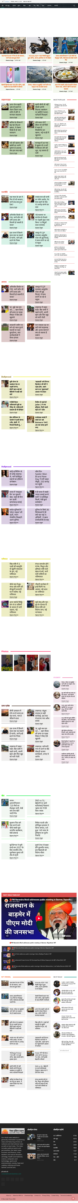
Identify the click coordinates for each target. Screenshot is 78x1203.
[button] (74, 6)
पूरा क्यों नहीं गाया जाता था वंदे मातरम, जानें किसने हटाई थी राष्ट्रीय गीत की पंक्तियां (68, 695)
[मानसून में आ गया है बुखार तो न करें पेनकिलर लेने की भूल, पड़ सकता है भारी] (30, 144)
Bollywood (6, 377)
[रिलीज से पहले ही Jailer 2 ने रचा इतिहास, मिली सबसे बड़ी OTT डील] (30, 404)
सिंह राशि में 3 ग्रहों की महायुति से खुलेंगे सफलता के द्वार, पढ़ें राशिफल (16, 568)
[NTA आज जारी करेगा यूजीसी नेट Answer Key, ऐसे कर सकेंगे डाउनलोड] (56, 707)
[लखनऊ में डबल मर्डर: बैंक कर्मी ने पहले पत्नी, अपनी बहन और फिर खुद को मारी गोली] (30, 309)
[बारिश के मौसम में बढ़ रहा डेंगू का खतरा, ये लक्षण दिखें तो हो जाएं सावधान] (4, 124)
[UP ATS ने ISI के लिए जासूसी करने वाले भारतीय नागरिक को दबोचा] (31, 1137)
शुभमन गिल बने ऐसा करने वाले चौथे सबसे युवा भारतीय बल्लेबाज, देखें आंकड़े (60, 159)
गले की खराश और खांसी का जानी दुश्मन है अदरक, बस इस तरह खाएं (16, 146)
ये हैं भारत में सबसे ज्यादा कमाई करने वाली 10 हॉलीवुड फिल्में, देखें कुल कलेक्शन (42, 496)
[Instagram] (69, 1)
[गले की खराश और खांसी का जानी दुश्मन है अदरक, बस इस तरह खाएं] (4, 144)
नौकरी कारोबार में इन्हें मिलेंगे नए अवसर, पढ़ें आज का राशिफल (41, 588)
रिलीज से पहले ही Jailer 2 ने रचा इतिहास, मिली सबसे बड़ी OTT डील (41, 406)
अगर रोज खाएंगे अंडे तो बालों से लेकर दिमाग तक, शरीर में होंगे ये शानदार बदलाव (66, 87)
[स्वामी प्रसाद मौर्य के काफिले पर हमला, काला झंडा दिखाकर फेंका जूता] (31, 1146)
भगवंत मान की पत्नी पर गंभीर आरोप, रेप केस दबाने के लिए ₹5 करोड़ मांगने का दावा (42, 202)
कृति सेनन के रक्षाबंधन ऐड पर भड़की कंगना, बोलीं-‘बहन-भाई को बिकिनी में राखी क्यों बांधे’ (16, 388)
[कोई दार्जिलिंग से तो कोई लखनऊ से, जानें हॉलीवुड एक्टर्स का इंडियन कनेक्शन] (4, 473)
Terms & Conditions (66, 1195)
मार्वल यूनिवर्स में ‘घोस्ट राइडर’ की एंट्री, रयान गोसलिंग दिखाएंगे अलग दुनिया (16, 514)
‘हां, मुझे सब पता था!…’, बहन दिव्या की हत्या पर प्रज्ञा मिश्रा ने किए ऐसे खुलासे (16, 312)
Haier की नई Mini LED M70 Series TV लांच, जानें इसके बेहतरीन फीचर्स (60, 112)
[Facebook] (67, 1)
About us (8, 1195)
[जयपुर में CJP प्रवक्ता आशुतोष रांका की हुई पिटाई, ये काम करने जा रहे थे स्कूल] (30, 234)
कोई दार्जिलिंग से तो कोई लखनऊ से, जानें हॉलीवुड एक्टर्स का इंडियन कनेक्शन (16, 476)
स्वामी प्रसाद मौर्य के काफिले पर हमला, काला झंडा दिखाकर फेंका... (43, 1146)
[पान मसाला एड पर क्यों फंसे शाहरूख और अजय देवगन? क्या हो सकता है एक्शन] (30, 326)
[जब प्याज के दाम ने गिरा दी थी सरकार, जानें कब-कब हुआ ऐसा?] (13, 45)
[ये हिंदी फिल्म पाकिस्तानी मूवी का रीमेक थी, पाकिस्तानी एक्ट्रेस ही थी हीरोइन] (4, 404)
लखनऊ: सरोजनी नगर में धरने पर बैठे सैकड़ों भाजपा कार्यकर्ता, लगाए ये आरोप (42, 751)
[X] (72, 1)
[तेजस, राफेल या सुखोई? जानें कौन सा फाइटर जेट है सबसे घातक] (39, 74)
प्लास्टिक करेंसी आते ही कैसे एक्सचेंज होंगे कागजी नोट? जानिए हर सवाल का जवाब (68, 756)
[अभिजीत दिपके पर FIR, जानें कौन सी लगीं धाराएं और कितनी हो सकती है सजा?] (4, 216)
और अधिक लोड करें (64, 1050)
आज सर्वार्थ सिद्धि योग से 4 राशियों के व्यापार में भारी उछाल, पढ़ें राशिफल (16, 607)
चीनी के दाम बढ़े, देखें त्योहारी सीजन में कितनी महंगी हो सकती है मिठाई (60, 211)
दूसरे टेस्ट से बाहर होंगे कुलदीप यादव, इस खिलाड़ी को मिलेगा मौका (42, 848)
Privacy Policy (46, 1195)
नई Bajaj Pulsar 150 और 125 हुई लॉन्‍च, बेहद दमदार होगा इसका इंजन (60, 106)
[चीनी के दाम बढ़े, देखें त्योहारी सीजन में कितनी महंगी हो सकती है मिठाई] (71, 211)
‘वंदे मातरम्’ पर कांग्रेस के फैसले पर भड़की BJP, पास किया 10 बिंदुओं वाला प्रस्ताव (42, 219)
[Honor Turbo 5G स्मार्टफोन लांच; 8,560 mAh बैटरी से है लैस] (71, 170)
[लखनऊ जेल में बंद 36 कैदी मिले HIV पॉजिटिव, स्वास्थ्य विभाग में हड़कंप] (31, 1156)
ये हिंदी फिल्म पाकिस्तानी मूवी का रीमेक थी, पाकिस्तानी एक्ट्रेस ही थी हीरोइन (16, 406)
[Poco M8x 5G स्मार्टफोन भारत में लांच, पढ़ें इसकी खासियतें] (71, 254)
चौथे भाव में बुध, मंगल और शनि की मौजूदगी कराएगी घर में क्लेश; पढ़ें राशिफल (16, 589)
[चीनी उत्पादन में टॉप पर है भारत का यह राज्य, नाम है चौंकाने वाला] (71, 165)
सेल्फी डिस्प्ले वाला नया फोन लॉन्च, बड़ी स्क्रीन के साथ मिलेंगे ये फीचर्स (13, 86)
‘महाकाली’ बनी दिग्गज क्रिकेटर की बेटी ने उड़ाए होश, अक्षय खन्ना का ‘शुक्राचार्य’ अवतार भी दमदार (42, 386)
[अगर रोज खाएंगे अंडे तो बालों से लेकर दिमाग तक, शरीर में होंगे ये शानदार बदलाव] (4, 106)
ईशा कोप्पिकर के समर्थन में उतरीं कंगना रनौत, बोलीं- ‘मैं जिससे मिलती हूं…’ (16, 421)
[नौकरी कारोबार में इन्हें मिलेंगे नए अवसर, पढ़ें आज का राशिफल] (30, 586)
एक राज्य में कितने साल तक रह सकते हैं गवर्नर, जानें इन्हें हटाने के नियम (16, 236)
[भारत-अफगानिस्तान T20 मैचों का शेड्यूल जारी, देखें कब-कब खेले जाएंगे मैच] (4, 802)
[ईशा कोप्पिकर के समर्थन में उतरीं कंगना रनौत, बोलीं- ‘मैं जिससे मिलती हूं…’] (4, 419)
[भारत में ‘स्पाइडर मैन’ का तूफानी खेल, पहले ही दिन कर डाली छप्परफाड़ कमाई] (4, 493)
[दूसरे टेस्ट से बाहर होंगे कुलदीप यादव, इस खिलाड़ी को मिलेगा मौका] (30, 846)
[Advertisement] (26, 176)
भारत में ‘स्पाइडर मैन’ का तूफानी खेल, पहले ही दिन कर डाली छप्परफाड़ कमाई (16, 496)
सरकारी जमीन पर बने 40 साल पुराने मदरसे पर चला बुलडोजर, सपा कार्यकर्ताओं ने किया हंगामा (16, 331)
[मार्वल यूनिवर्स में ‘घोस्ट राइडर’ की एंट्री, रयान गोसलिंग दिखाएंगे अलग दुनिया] (4, 511)
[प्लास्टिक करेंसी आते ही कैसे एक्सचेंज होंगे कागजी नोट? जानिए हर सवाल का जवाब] (56, 756)
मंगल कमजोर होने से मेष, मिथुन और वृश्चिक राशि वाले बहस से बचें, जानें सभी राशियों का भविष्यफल (41, 570)
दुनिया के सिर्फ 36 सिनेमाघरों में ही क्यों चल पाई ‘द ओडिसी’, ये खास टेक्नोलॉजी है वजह (42, 514)
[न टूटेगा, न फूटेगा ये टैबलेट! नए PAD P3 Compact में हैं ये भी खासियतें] (71, 145)
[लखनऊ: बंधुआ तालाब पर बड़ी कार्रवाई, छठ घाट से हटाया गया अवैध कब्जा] (71, 177)
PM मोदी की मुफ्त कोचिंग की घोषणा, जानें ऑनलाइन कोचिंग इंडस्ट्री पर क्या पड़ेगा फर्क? (68, 720)
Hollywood (6, 466)
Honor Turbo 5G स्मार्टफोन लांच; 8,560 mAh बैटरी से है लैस (60, 171)
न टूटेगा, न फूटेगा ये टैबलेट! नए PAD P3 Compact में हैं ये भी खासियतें (60, 146)
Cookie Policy (55, 1195)
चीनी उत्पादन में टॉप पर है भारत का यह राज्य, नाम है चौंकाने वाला (60, 165)
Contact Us (37, 1195)
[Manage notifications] (73, 1198)
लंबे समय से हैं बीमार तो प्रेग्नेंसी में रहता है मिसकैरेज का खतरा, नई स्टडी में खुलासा (42, 128)
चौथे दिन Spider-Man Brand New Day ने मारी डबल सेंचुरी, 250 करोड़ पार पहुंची (42, 478)
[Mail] (12, 1179)
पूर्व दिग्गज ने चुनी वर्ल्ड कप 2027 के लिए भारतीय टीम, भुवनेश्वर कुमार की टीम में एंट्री (60, 248)
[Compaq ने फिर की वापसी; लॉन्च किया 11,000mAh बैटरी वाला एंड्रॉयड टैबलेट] (71, 196)
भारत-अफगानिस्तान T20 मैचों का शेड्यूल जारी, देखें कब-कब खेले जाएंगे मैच (66, 58)
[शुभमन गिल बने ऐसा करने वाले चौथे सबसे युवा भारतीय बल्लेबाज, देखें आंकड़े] (71, 158)
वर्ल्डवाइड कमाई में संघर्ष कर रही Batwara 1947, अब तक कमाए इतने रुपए (41, 422)
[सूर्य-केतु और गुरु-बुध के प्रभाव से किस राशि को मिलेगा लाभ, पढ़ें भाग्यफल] (30, 604)
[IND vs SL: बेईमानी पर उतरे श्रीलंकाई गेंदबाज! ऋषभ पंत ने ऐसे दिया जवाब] (71, 124)
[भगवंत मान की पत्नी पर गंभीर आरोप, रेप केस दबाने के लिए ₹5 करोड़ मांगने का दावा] (30, 198)
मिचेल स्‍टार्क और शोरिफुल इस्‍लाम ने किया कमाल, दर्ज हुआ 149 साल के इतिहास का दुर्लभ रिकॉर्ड (60, 204)
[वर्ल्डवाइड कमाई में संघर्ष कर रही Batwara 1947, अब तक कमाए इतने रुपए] (30, 419)
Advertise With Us (18, 1195)
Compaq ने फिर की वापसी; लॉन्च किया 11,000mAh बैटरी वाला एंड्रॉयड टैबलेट (60, 197)
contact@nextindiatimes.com (11, 1174)
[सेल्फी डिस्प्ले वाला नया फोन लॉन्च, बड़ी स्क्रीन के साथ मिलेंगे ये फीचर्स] (13, 74)
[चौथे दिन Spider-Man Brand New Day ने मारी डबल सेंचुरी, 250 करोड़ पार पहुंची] (30, 473)
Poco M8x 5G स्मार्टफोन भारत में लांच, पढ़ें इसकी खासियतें (60, 254)
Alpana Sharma (10, 89)
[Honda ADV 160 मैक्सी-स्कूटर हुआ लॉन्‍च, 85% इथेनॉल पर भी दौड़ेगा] (39, 45)
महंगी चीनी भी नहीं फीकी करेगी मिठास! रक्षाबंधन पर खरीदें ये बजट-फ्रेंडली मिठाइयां (42, 109)
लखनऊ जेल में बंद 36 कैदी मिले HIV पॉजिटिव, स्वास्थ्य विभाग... (43, 1156)
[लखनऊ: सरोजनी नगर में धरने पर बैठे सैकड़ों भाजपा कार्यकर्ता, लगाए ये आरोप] (30, 748)
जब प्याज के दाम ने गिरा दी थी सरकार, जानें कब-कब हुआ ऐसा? (13, 57)
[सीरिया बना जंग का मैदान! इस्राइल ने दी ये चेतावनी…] (71, 242)
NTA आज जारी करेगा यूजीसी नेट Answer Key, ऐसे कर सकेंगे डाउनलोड (67, 708)
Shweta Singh (9, 60)
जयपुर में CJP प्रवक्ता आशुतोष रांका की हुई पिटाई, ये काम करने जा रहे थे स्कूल (42, 237)
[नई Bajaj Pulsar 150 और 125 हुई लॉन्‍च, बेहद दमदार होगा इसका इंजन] (71, 105)
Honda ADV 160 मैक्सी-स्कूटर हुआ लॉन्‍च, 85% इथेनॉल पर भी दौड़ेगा (39, 57)
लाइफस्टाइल (6, 99)
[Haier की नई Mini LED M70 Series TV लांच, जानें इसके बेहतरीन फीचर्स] (71, 112)
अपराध (3, 282)
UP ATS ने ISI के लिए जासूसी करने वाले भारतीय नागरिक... (42, 1136)
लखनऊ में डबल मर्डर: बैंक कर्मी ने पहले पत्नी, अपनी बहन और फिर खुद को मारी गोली (42, 312)
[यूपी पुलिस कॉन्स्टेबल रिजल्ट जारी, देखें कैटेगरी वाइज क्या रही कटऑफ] (56, 732)
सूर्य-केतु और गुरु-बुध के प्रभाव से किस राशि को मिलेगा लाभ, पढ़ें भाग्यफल (41, 607)
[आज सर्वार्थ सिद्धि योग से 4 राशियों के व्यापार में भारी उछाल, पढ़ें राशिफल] (4, 604)
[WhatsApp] (21, 1179)
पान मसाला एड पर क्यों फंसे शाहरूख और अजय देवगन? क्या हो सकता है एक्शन (42, 329)
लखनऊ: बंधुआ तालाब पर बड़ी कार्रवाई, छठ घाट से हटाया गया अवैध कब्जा (60, 177)
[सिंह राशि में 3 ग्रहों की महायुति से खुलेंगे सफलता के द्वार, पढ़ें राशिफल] (4, 565)
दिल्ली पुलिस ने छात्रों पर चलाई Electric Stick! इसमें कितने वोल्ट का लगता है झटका (68, 744)
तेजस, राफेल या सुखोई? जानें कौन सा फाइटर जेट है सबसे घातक (39, 86)
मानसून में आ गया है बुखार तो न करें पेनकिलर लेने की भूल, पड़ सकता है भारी (41, 147)
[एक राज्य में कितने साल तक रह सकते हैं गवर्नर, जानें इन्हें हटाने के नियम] (4, 234)
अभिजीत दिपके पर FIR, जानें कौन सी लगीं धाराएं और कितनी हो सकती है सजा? (16, 219)
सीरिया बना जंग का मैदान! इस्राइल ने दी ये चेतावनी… (59, 242)
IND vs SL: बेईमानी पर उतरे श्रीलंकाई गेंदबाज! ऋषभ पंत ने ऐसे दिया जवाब (60, 125)
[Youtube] (75, 1)
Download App (29, 1195)
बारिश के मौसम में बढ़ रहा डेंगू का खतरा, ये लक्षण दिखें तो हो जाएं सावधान (16, 127)
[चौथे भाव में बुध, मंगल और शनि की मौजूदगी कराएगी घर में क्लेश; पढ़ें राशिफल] (4, 586)
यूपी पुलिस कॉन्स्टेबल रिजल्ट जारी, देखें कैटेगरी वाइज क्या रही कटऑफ (68, 732)
